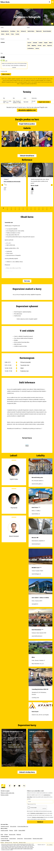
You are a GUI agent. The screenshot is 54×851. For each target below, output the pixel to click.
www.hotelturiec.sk (36, 514)
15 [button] (11, 209)
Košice (2, 34)
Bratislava (12, 31)
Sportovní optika (12, 834)
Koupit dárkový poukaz (27, 124)
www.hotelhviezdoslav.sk (37, 636)
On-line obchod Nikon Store (22, 826)
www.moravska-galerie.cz (37, 484)
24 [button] (46, 209)
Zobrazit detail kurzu (27, 156)
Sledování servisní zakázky (37, 838)
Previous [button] (4, 138)
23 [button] (42, 209)
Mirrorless (11, 830)
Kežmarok (23, 31)
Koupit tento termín (44, 102)
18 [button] (23, 209)
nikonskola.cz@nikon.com (27, 110)
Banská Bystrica (5, 31)
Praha (12, 34)
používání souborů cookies (28, 848)
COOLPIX (15, 830)
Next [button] (49, 138)
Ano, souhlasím (49, 844)
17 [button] (19, 209)
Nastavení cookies (22, 842)
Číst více (27, 281)
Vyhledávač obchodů (5, 826)
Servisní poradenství (27, 838)
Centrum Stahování (4, 838)
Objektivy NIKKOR (22, 830)
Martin (7, 34)
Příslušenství (19, 834)
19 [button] (27, 209)
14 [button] (7, 209)
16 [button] (15, 209)
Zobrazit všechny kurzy (27, 772)
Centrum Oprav (20, 838)
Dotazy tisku (15, 842)
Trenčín (17, 34)
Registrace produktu (4, 795)
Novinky (2, 842)
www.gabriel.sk (35, 604)
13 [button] (50, 208)
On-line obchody (13, 826)
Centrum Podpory (12, 838)
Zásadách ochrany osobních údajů (16, 848)
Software (6, 834)
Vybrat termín (6, 74)
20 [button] (31, 209)
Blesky (2, 834)
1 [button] (3, 208)
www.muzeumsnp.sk (36, 544)
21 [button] (35, 209)
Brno (18, 31)
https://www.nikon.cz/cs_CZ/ (38, 663)
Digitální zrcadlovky (4, 830)
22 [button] (39, 209)
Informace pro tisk (8, 842)
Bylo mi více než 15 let (32, 804)
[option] (27, 139)
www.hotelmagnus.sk (36, 574)
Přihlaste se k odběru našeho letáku (7, 793)
